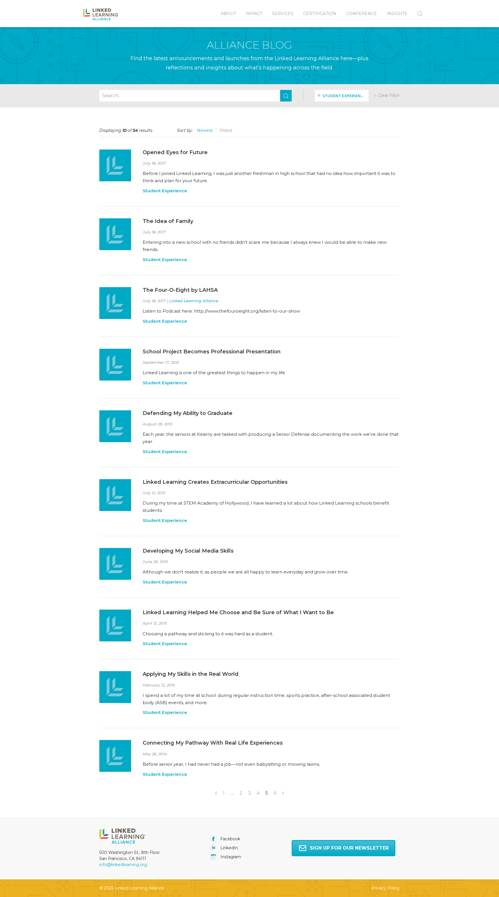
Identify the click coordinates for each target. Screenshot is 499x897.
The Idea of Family (168, 221)
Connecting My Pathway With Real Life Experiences (213, 743)
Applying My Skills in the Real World (191, 674)
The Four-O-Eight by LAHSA (180, 290)
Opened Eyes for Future (175, 152)
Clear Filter (388, 95)
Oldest (225, 130)
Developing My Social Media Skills (188, 551)
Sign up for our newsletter (349, 848)
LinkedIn (228, 847)
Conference (361, 13)
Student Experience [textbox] (343, 96)
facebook (229, 838)
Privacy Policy (386, 888)
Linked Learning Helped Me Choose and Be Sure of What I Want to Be (238, 612)
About (228, 13)
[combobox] (341, 95)
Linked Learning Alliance (193, 300)
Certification (319, 13)
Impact (254, 13)
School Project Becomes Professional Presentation (212, 351)
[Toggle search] (417, 13)
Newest (205, 130)
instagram (230, 856)
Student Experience (165, 190)
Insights (397, 13)
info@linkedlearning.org (123, 864)
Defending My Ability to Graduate (187, 413)
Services (282, 13)
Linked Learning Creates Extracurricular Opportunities (215, 482)
